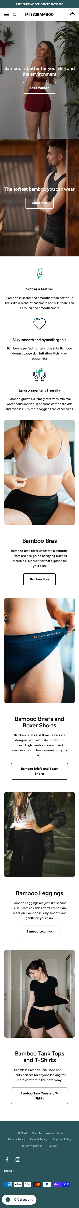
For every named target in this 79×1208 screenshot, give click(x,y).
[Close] (69, 564)
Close (39, 640)
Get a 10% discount (39, 627)
